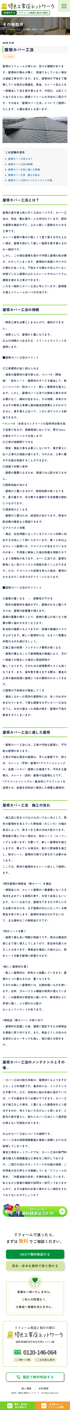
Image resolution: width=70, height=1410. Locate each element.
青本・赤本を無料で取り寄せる (35, 1265)
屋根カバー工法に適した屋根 (24, 169)
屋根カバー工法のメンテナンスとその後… (31, 180)
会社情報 (43, 1388)
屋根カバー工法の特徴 (20, 164)
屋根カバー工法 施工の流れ (24, 175)
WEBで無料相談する (35, 1254)
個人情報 (26, 1388)
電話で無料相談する (38, 1376)
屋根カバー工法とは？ (20, 158)
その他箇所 (9, 56)
